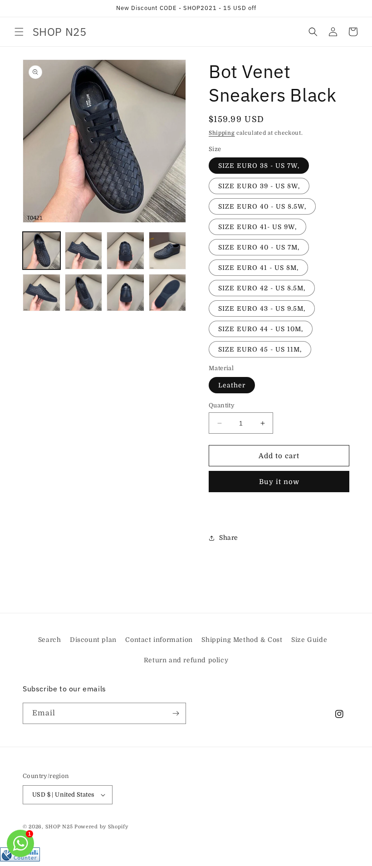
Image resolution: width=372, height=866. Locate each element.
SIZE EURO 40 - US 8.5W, (262, 206)
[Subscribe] (176, 713)
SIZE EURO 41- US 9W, (257, 226)
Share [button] (228, 537)
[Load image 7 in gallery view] (125, 293)
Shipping (222, 133)
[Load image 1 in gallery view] (41, 250)
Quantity (222, 405)
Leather (231, 385)
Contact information (158, 639)
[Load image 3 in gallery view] (125, 250)
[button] (19, 32)
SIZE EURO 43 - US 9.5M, (261, 308)
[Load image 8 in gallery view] (167, 293)
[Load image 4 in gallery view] (167, 250)
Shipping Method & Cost (241, 639)
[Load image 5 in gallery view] (41, 293)
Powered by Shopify (101, 827)
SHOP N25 (59, 827)
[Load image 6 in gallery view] (84, 293)
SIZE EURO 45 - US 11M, (260, 349)
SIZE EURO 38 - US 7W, (258, 165)
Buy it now (279, 482)
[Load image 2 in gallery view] (84, 250)
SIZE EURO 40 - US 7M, (258, 247)
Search (49, 639)
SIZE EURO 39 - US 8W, (259, 186)
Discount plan (93, 639)
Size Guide (309, 639)
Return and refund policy (186, 660)
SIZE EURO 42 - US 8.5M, (261, 288)
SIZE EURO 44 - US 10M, (260, 329)
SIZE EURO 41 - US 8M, (258, 267)
